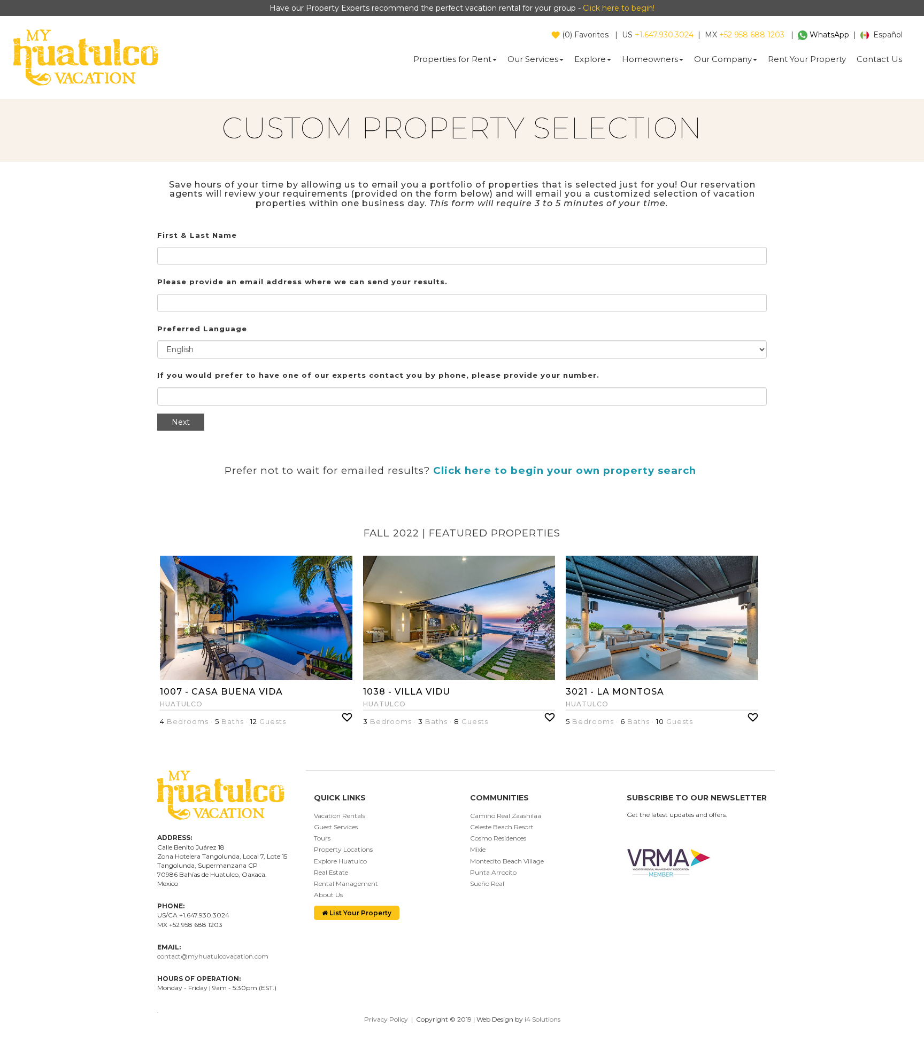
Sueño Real (487, 883)
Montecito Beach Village (507, 861)
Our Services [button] (532, 59)
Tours (322, 838)
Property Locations (343, 849)
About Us (328, 895)
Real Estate (331, 872)
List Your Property (359, 913)
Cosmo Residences (498, 838)
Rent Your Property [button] (807, 59)
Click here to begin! (618, 8)
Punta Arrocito (493, 872)
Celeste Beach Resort (502, 827)
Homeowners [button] (650, 59)
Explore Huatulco (340, 861)
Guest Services (336, 827)
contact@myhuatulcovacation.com (212, 956)
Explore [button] (590, 59)
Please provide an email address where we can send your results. (302, 281)
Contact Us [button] (879, 59)
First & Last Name (197, 235)
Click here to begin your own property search (564, 470)
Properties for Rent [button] (452, 59)
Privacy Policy (386, 1019)
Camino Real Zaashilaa (505, 816)
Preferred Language (202, 328)
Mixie (478, 849)
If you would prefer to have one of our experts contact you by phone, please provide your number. (378, 375)
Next (181, 422)
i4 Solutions (542, 1019)
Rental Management (346, 883)
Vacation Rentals (339, 816)
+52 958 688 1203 (751, 35)
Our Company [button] (723, 59)
